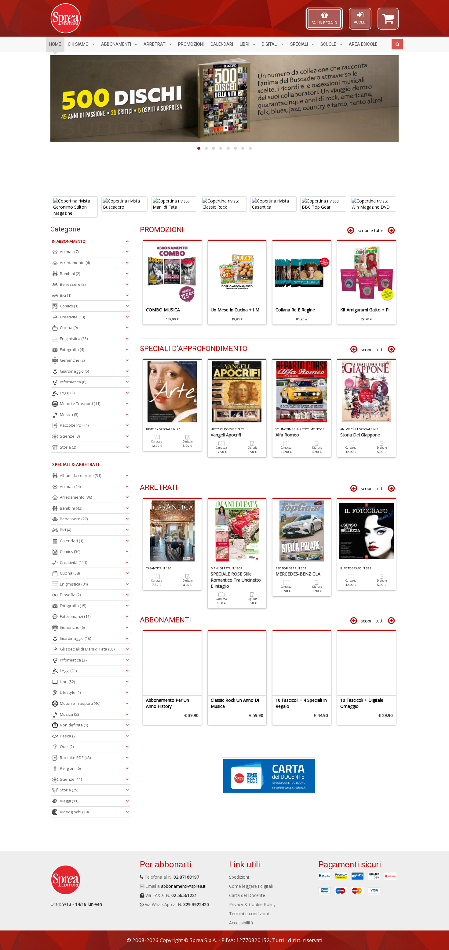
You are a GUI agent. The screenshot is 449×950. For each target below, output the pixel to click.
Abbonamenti (116, 44)
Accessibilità (241, 923)
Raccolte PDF (74, 425)
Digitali (270, 44)
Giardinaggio (74, 371)
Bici (65, 295)
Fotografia (72, 349)
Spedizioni (239, 877)
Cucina (69, 327)
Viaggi (69, 801)
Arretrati (155, 44)
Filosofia (70, 594)
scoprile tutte (371, 230)
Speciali (299, 44)
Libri (245, 44)
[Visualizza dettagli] (75, 204)
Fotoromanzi (75, 616)
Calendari (221, 44)
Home (55, 44)
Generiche (72, 360)
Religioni (70, 768)
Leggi (67, 393)
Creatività (72, 317)
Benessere (73, 284)
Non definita (74, 725)
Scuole (328, 44)
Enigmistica (74, 338)
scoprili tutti (372, 350)
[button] (388, 21)
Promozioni (191, 44)
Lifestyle (70, 692)
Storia (68, 447)
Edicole (363, 44)
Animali (69, 251)
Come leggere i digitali (251, 886)
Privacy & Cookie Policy (252, 904)
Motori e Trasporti (80, 403)
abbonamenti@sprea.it (183, 886)
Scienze (70, 436)
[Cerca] (397, 44)
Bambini (70, 273)
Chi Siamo (78, 44)
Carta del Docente (247, 895)
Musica (69, 414)
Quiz (67, 746)
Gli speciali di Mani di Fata (87, 649)
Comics (69, 306)
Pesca (68, 736)
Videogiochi (74, 812)
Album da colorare (80, 475)
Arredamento (75, 262)
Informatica (73, 382)
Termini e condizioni (249, 913)
